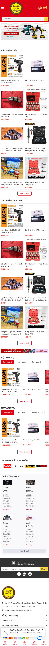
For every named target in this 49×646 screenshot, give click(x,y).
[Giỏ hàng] (44, 8)
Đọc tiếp (6, 509)
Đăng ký (44, 569)
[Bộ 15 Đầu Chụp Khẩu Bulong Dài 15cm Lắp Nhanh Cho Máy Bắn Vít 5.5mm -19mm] (12, 134)
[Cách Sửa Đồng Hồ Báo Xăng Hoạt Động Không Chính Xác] (7, 482)
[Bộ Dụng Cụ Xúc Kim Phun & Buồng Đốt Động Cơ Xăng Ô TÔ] (36, 134)
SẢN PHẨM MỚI (9, 50)
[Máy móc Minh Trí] (20, 8)
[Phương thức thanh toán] (16, 638)
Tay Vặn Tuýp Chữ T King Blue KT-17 (25, 630)
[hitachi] (19, 466)
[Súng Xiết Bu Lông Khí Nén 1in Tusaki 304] (12, 100)
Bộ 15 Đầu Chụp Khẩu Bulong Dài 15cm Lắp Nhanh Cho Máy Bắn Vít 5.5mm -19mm (12, 150)
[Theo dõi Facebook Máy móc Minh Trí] (19, 574)
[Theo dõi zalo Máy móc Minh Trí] (24, 574)
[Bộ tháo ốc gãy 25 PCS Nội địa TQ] (36, 100)
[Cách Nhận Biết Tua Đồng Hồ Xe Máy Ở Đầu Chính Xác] (7, 518)
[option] (24, 31)
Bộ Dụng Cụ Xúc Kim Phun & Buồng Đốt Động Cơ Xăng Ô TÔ (35, 150)
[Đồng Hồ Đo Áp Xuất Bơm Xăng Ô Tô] (36, 168)
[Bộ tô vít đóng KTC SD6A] (36, 66)
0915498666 (20, 607)
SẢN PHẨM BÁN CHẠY (12, 200)
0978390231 (31, 607)
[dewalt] (30, 466)
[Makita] (7, 466)
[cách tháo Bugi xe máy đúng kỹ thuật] (30, 518)
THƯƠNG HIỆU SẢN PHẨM (15, 460)
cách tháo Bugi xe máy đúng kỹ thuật (30, 525)
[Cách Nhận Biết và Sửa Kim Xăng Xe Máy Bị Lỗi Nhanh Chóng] (30, 482)
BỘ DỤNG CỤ (7, 357)
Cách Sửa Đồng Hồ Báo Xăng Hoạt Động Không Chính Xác (7, 489)
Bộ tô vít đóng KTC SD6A (34, 80)
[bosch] (41, 466)
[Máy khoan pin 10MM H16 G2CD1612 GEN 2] (12, 66)
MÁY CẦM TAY (8, 408)
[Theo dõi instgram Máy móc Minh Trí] (30, 574)
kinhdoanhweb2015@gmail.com (21, 610)
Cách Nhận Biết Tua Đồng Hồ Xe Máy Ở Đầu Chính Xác (7, 525)
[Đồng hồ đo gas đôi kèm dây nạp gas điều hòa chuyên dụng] (12, 168)
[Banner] (24, 351)
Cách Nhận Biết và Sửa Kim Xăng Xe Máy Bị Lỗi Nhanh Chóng (30, 489)
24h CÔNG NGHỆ (11, 476)
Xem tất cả (24, 193)
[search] (46, 19)
